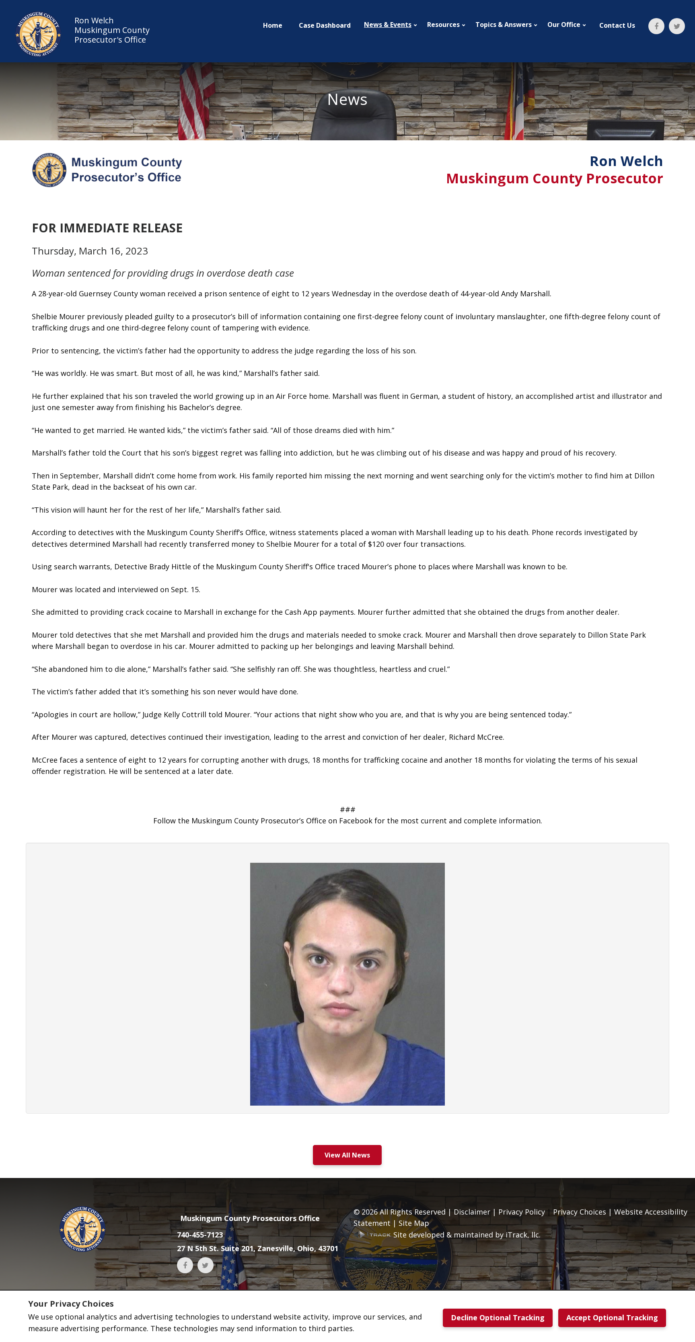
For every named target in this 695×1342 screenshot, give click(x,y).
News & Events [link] (387, 25)
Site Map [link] (414, 1223)
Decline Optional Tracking (498, 1317)
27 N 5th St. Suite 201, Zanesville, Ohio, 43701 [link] (257, 1248)
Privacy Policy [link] (521, 1212)
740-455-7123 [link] (200, 1234)
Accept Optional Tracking (612, 1317)
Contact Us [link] (617, 25)
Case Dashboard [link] (325, 25)
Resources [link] (443, 25)
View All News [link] (347, 1155)
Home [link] (272, 25)
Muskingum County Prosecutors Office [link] (250, 1218)
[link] (80, 34)
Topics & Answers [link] (503, 25)
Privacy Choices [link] (579, 1212)
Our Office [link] (563, 25)
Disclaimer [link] (472, 1212)
